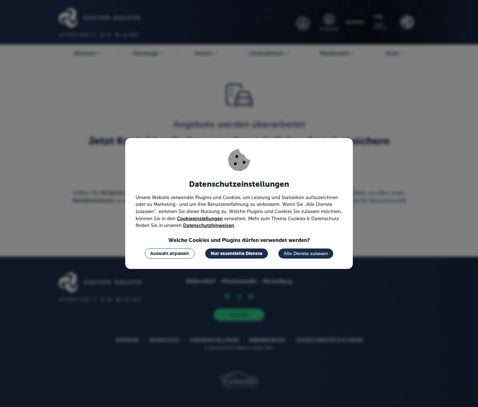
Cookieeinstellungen (200, 218)
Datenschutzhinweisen (208, 225)
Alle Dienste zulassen (306, 253)
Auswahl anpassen (169, 253)
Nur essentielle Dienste (236, 253)
